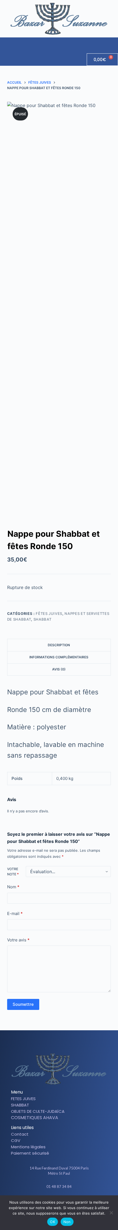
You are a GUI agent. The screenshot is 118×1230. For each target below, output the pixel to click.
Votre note (13, 871)
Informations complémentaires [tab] (58, 657)
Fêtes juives (49, 613)
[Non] (111, 1212)
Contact (20, 1134)
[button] (113, 42)
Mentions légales (28, 1147)
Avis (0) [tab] (59, 669)
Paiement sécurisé (30, 1153)
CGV (15, 1140)
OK (52, 1222)
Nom (13, 886)
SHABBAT (42, 619)
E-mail (15, 913)
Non (67, 1222)
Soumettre (23, 1004)
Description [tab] (59, 645)
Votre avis (18, 940)
